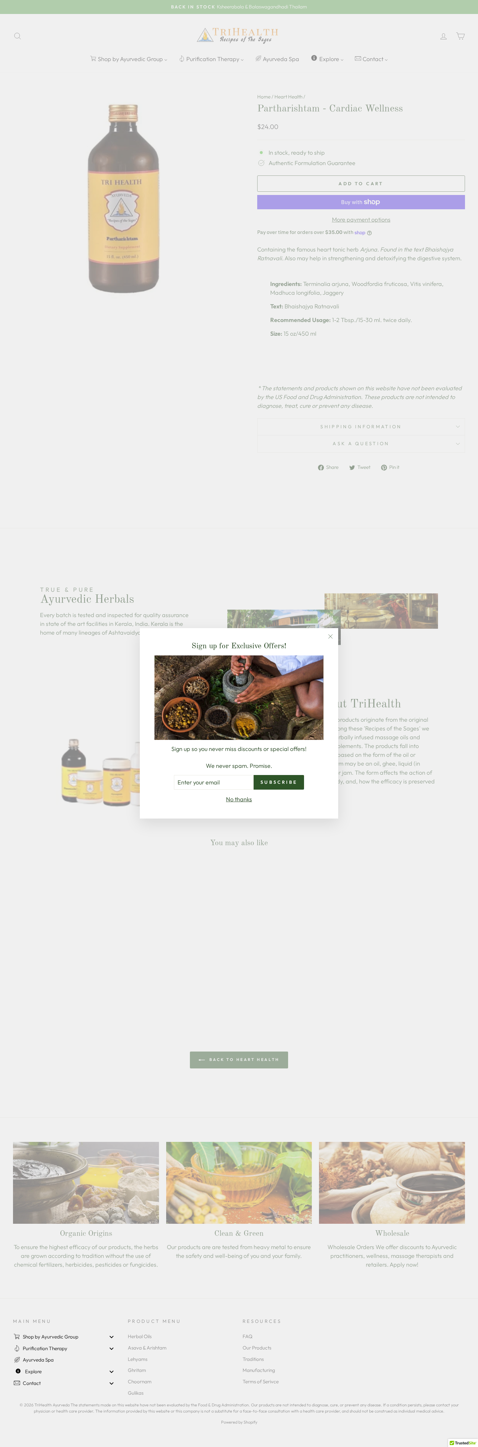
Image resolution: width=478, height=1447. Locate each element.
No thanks (239, 799)
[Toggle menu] (111, 1336)
